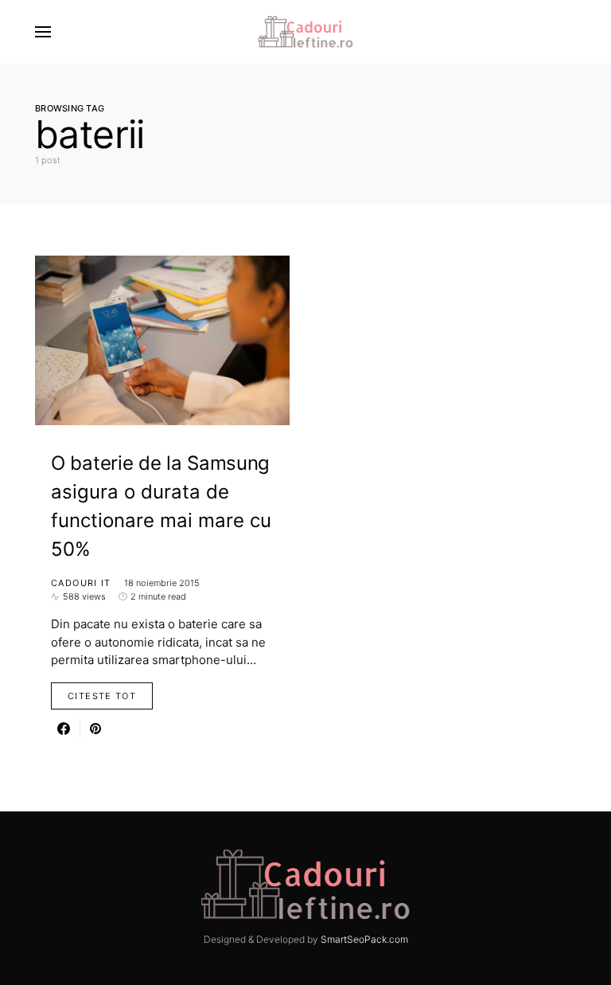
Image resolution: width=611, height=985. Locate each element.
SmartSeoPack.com (364, 939)
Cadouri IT (81, 582)
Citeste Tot (102, 696)
